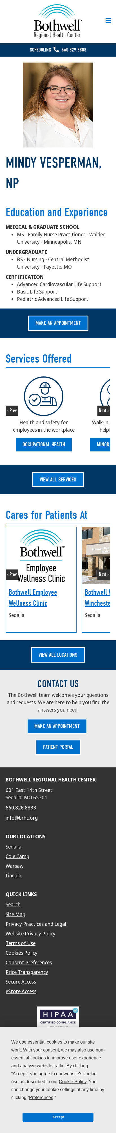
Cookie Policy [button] (72, 1081)
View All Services (58, 479)
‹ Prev (12, 411)
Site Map (15, 914)
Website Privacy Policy (30, 933)
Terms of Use (20, 943)
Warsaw (14, 866)
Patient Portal (58, 747)
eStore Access (21, 991)
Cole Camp (17, 856)
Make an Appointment (58, 323)
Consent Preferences (29, 962)
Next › (104, 411)
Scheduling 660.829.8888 (58, 50)
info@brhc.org (22, 818)
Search (13, 904)
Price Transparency (27, 972)
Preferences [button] (41, 1097)
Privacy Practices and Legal (36, 924)
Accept (58, 1117)
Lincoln (13, 875)
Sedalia (13, 847)
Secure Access (21, 982)
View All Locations (58, 655)
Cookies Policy (21, 953)
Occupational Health (44, 444)
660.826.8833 (21, 807)
